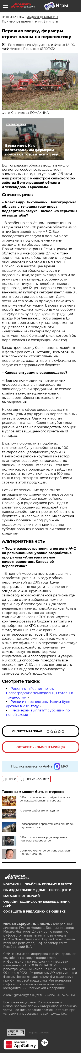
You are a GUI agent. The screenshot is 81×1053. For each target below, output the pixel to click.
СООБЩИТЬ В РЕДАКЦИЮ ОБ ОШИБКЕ (34, 911)
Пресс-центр (60, 890)
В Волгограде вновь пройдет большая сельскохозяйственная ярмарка (45, 799)
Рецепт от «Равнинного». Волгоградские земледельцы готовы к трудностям (39, 693)
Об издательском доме (24, 890)
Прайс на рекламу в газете (48, 884)
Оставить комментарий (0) (40, 747)
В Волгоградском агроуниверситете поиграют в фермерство (43, 839)
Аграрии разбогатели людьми (39, 810)
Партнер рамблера (39, 1032)
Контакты (12, 884)
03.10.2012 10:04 (13, 17)
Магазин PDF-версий (21, 896)
